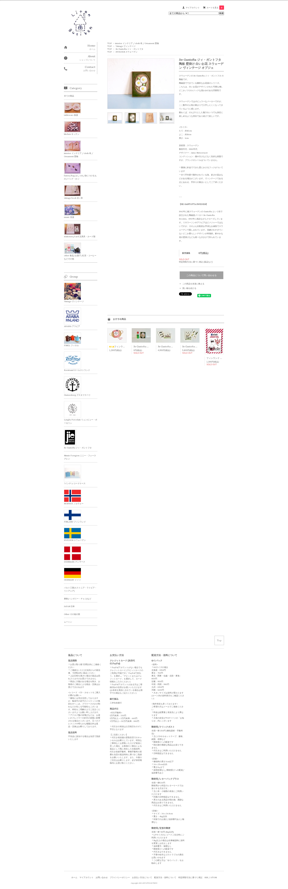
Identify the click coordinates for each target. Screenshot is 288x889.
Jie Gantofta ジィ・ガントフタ (129, 49)
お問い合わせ (102, 877)
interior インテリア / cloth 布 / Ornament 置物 (137, 43)
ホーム (74, 877)
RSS (206, 877)
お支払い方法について (142, 877)
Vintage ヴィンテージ (126, 46)
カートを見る (214, 7)
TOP (109, 43)
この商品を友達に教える (193, 283)
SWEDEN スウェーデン (127, 52)
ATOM (213, 877)
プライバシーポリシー (120, 877)
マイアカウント (193, 7)
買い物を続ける (189, 288)
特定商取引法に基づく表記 (190, 877)
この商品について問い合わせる (201, 275)
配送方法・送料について (165, 877)
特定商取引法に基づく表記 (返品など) (196, 262)
